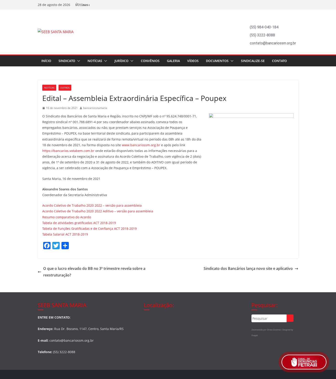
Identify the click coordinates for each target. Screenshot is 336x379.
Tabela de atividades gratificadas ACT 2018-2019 (79, 223)
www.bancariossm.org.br (141, 145)
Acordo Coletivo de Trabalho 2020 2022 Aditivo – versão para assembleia (97, 211)
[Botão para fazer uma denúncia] (304, 362)
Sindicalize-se (253, 61)
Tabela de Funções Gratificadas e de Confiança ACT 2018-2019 (89, 228)
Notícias (95, 61)
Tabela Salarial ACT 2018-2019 (65, 234)
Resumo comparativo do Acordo (66, 217)
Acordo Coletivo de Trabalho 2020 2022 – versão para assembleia (92, 205)
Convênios (150, 61)
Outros (64, 87)
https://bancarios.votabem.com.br (68, 151)
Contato (279, 61)
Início (46, 61)
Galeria (173, 61)
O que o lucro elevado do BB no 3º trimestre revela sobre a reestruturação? (94, 272)
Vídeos (193, 61)
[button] (77, 61)
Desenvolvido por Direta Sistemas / (267, 329)
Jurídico (121, 61)
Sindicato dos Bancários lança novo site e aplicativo (248, 268)
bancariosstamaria (95, 108)
